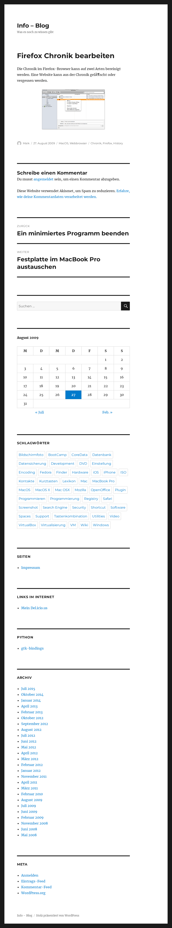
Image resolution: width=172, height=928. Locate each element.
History (118, 143)
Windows (101, 525)
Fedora (45, 472)
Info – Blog (33, 25)
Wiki (84, 525)
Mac (84, 481)
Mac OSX (62, 490)
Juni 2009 (29, 811)
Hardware (80, 472)
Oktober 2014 (32, 694)
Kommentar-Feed (36, 887)
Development (62, 464)
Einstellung (101, 464)
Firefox (107, 143)
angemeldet (43, 179)
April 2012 (29, 753)
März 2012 (29, 759)
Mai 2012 (28, 747)
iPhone (110, 472)
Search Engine (55, 507)
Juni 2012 (28, 741)
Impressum (30, 567)
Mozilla (80, 490)
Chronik (96, 143)
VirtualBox (27, 525)
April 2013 (29, 706)
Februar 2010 (32, 794)
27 (73, 395)
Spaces (25, 516)
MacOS (63, 143)
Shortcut (98, 507)
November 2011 (34, 776)
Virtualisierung (53, 525)
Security (79, 507)
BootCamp (57, 455)
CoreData (79, 455)
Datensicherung (32, 464)
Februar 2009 (32, 817)
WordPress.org (33, 893)
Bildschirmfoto (31, 455)
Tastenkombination (70, 516)
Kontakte (26, 481)
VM (73, 525)
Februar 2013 (32, 712)
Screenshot (28, 507)
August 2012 (31, 730)
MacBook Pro (103, 481)
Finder (61, 472)
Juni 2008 (29, 829)
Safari (107, 499)
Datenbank (101, 455)
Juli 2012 (28, 735)
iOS (96, 472)
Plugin (120, 490)
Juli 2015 (28, 689)
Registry (91, 499)
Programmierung (64, 499)
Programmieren (32, 499)
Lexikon (69, 481)
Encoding (27, 472)
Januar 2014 (31, 700)
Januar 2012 (31, 770)
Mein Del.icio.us (34, 608)
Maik (26, 143)
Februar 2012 (32, 765)
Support (42, 516)
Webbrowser (78, 143)
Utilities (98, 516)
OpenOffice (100, 490)
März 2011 (29, 788)
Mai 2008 (29, 835)
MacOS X (42, 490)
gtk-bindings (32, 648)
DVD (83, 464)
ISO (123, 472)
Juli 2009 (28, 806)
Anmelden (29, 875)
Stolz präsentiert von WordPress (57, 915)
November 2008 (34, 823)
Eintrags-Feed (33, 881)
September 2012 (34, 724)
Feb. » (107, 412)
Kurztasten (48, 481)
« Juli (39, 412)
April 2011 (29, 782)
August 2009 (31, 800)
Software (118, 507)
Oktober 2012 (32, 718)
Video (114, 516)
